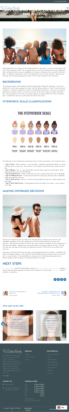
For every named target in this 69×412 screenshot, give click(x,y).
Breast (28, 354)
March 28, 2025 (51, 332)
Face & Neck (30, 357)
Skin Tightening (52, 362)
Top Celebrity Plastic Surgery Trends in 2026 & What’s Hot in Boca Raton (18, 325)
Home (10, 17)
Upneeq (50, 370)
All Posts (16, 17)
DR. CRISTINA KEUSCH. (28, 409)
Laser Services (52, 367)
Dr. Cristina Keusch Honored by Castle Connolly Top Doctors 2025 (51, 326)
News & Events (25, 17)
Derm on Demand (53, 354)
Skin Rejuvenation (53, 365)
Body (27, 359)
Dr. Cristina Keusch (8, 268)
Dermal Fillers (52, 359)
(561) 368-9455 (62, 1)
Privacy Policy (53, 409)
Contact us (56, 270)
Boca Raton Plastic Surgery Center (47, 268)
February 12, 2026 (18, 331)
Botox (50, 357)
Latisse (50, 373)
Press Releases (51, 320)
